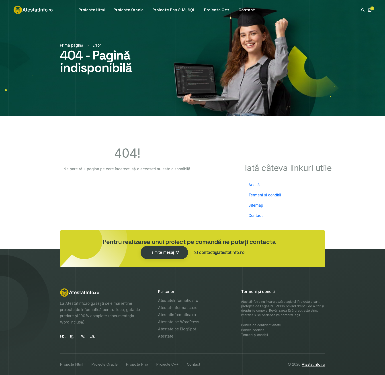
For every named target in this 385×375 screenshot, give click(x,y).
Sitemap (255, 205)
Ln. (92, 336)
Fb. (63, 336)
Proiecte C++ (217, 9)
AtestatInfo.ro (77, 303)
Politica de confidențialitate (261, 325)
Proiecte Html (92, 9)
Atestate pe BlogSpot (177, 329)
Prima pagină (72, 45)
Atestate (165, 336)
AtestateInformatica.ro (178, 300)
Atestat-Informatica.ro (177, 307)
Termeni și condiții (264, 195)
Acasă (254, 185)
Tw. (82, 336)
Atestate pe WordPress (178, 322)
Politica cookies (252, 330)
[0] (368, 10)
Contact (247, 9)
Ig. (72, 336)
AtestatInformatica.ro (177, 315)
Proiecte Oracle (128, 9)
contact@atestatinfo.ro (221, 252)
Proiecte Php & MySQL (173, 9)
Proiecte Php (137, 364)
